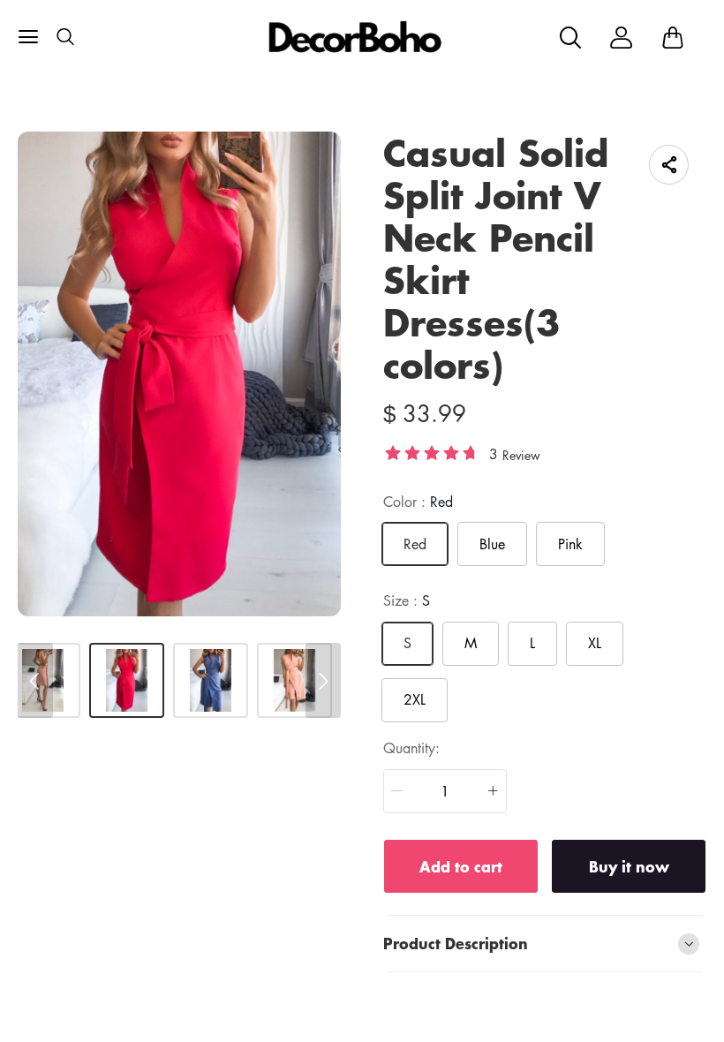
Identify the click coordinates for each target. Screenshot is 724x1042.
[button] (397, 791)
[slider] (431, 452)
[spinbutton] (445, 791)
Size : (406, 600)
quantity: (411, 748)
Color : (418, 501)
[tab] (544, 944)
